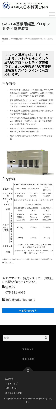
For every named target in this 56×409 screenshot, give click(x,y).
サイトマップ (11, 383)
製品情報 (9, 379)
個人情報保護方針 (13, 393)
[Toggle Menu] (52, 14)
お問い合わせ (11, 388)
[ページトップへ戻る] (28, 371)
